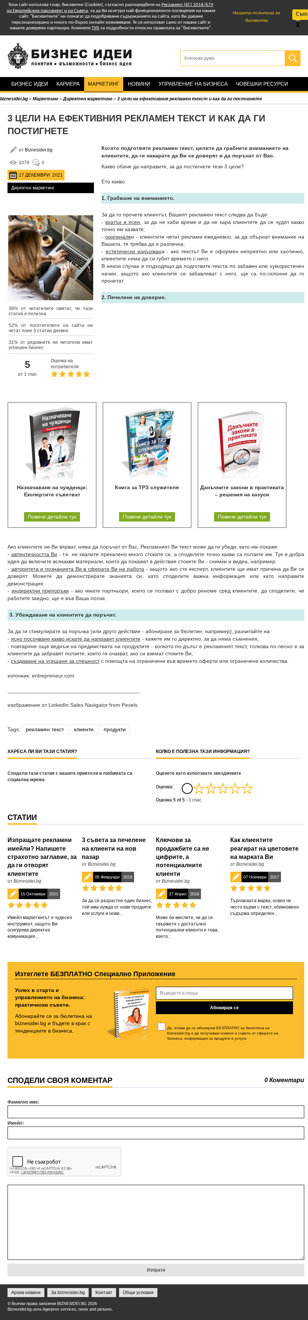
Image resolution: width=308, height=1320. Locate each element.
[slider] (223, 788)
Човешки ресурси (262, 84)
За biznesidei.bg (68, 1292)
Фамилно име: (23, 1102)
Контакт (103, 1292)
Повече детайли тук (52, 517)
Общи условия (138, 1292)
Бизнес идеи (29, 84)
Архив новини (26, 1292)
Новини (139, 84)
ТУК (95, 28)
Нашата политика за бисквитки (256, 17)
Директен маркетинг (32, 188)
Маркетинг (103, 84)
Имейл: (16, 1123)
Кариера (68, 84)
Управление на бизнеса (193, 84)
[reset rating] (187, 788)
